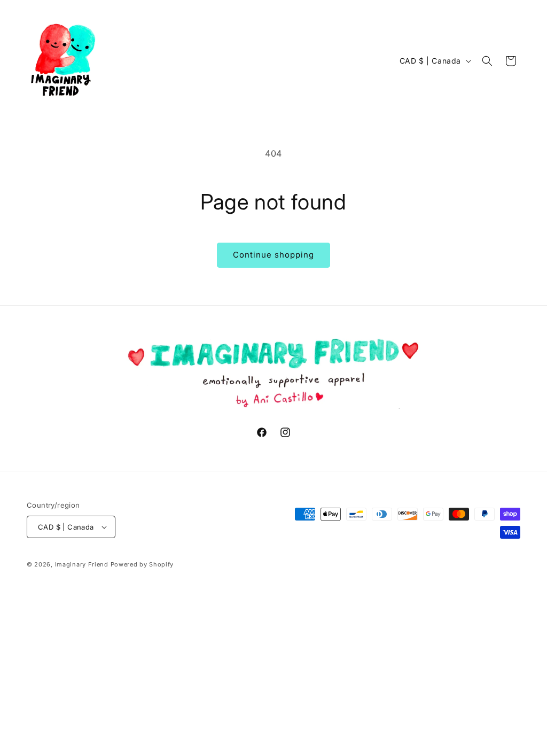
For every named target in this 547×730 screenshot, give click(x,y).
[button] (487, 61)
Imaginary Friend (83, 564)
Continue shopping (273, 255)
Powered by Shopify (142, 564)
